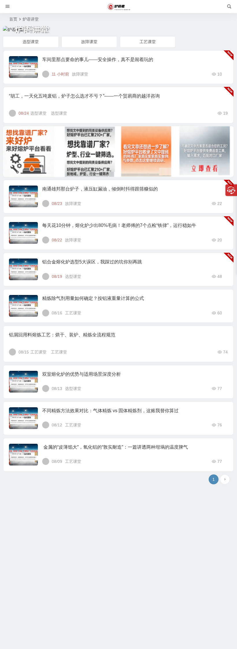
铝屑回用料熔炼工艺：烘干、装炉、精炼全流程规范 (62, 334)
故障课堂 (89, 41)
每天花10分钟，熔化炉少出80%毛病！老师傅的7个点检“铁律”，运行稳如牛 (119, 225)
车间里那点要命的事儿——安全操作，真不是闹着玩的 (97, 59)
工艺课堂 (148, 41)
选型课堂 (31, 41)
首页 (13, 19)
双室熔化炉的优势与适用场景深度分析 (81, 374)
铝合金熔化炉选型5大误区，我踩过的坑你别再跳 (92, 261)
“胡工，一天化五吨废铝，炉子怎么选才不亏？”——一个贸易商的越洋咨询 (84, 96)
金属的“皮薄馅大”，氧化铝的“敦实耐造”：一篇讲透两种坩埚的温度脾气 (115, 447)
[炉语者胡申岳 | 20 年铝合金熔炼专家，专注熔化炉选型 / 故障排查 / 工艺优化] (118, 6)
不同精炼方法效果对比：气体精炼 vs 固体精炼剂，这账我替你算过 (110, 410)
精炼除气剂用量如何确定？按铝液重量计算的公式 (93, 298)
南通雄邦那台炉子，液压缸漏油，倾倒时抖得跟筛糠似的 (100, 188)
